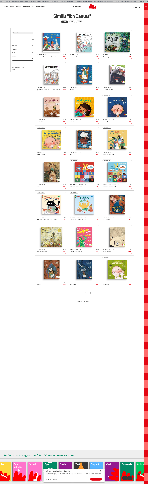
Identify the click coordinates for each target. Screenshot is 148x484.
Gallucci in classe (40, 6)
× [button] (102, 470)
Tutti (65, 22)
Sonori (4, 464)
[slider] (12, 41)
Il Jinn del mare (106, 219)
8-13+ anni (19, 6)
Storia (35, 464)
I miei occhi (105, 122)
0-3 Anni (6, 6)
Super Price (17, 70)
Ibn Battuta (72, 154)
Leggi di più (75, 475)
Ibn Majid (72, 89)
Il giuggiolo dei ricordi (108, 89)
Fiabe (127, 464)
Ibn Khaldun (73, 284)
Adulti (33, 6)
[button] (51, 479)
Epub (80, 22)
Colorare (113, 464)
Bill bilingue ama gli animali (109, 187)
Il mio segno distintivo (108, 154)
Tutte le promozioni (19, 67)
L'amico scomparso (42, 251)
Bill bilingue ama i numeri (76, 187)
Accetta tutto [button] (96, 479)
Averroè (39, 284)
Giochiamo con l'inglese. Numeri (78, 219)
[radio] (64, 22)
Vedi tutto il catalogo (84, 301)
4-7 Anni (12, 6)
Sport (19, 464)
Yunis (38, 187)
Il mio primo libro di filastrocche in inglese (47, 57)
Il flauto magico (106, 57)
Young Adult (26, 6)
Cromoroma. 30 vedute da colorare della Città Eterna (48, 90)
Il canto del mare (107, 251)
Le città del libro (41, 122)
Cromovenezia (73, 57)
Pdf (72, 22)
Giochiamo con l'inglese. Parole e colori (47, 219)
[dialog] (74, 475)
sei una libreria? (77, 6)
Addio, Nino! (73, 122)
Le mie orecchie (41, 154)
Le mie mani (106, 284)
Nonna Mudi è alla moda (76, 251)
